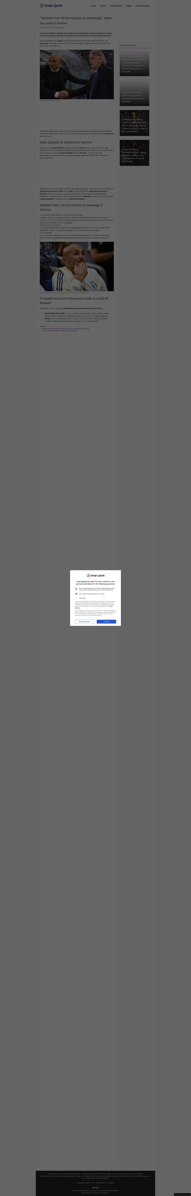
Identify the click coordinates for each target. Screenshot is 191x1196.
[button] (95, 598)
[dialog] (95, 598)
